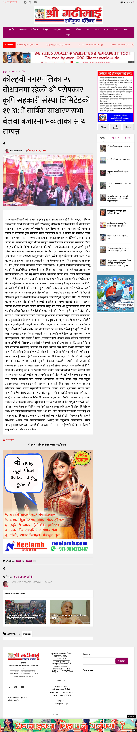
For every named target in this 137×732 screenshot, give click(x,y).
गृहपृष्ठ (5, 71)
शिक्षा (87, 29)
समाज (97, 29)
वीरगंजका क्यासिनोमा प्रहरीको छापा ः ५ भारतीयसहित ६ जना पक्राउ (118, 249)
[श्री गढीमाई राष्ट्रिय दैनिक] (68, 23)
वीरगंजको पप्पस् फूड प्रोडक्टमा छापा (118, 146)
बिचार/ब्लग (57, 29)
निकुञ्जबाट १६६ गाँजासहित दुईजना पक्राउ (38, 44)
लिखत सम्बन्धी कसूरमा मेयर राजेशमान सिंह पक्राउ (116, 212)
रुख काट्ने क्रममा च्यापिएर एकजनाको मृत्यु (70, 44)
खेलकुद (45, 29)
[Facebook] (25, 2)
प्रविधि (68, 29)
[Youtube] (35, 2)
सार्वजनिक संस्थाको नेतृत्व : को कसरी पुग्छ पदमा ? (69, 617)
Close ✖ (131, 716)
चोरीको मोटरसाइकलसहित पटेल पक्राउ (117, 237)
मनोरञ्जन (78, 29)
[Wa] (30, 2)
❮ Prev (103, 127)
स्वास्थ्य (116, 29)
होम (12, 29)
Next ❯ (128, 127)
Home (55, 714)
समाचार (22, 29)
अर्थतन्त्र (33, 29)
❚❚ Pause (115, 127)
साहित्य (106, 29)
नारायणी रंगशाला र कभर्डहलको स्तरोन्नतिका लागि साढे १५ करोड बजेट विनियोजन (117, 199)
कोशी (68, 34)
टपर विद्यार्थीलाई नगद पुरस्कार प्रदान (118, 159)
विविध (126, 29)
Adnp (131, 62)
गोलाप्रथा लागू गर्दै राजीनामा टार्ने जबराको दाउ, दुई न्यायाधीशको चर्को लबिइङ (24, 617)
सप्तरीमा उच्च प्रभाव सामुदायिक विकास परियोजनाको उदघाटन (117, 224)
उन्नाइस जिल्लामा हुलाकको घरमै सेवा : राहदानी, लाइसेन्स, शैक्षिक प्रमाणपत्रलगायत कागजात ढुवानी (119, 263)
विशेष (23, 71)
